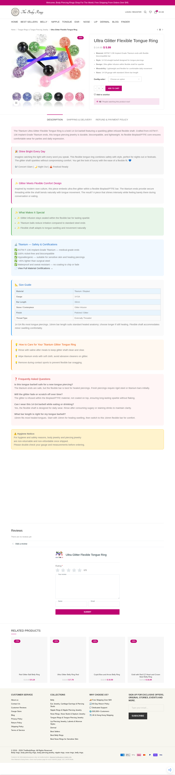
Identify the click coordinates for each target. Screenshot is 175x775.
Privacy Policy (16, 719)
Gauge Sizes (16, 711)
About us (14, 700)
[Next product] (162, 29)
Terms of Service (18, 730)
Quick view (43, 643)
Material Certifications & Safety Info (60, 757)
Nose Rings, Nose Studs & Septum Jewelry (67, 714)
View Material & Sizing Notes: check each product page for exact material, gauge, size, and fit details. (42, 759)
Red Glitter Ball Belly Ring (29, 674)
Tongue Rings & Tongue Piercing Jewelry (33, 30)
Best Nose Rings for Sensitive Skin (64, 739)
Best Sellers (55, 731)
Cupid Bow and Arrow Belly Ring (107, 674)
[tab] (55, 118)
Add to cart (113, 88)
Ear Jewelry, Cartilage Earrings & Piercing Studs (67, 705)
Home (13, 30)
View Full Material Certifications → (35, 268)
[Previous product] (157, 29)
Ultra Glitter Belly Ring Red (68, 674)
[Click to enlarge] (16, 103)
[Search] (145, 12)
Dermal (53, 728)
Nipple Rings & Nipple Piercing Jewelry (66, 710)
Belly (52, 700)
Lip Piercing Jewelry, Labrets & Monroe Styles (66, 722)
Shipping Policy (17, 726)
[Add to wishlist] (43, 649)
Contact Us (15, 704)
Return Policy (16, 723)
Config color (99, 79)
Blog (13, 715)
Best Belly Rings (56, 735)
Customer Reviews (18, 708)
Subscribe (138, 716)
